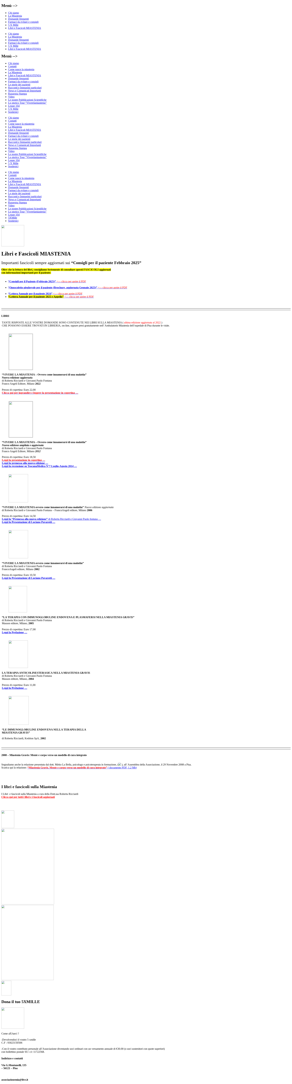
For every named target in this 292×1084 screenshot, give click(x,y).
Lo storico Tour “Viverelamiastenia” (27, 102)
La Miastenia (15, 15)
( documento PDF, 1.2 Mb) (82, 767)
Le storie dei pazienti (19, 84)
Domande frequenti (18, 18)
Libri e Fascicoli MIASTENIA (24, 28)
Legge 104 (14, 105)
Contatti (12, 66)
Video (11, 96)
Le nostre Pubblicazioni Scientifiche (27, 99)
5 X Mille (13, 24)
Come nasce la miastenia (21, 69)
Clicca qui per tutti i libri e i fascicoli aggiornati (28, 797)
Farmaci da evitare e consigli (23, 21)
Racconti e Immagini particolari (25, 87)
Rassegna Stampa (17, 93)
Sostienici (13, 112)
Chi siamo (13, 12)
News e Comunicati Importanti (24, 90)
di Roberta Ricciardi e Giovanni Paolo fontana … (51, 519)
